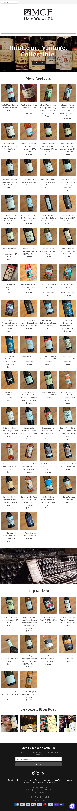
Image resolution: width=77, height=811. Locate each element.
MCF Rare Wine (42, 801)
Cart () (64, 2)
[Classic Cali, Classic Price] (9, 732)
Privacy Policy (27, 780)
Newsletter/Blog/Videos (27, 31)
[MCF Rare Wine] (38, 15)
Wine (14, 28)
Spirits (24, 28)
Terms (37, 780)
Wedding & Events (49, 28)
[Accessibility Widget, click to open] (72, 806)
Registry (48, 2)
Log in (55, 2)
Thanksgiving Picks (52, 31)
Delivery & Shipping (13, 780)
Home (5, 28)
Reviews (26, 782)
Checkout (71, 2)
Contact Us (69, 780)
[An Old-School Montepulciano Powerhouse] (48, 732)
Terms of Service (37, 782)
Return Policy (57, 780)
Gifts (35, 28)
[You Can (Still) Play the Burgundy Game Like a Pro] (67, 732)
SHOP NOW (38, 63)
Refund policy (51, 782)
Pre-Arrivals (46, 780)
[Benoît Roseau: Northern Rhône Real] (28, 732)
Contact (34, 2)
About (40, 2)
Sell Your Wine (67, 28)
